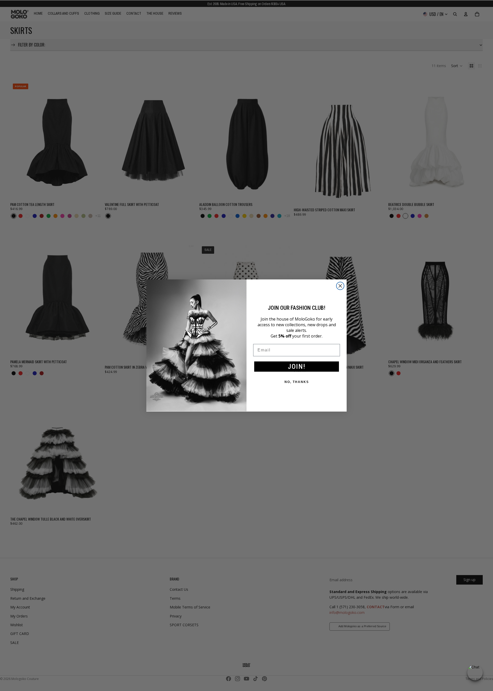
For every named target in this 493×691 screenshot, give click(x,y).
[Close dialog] (340, 286)
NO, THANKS (297, 382)
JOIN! (297, 366)
